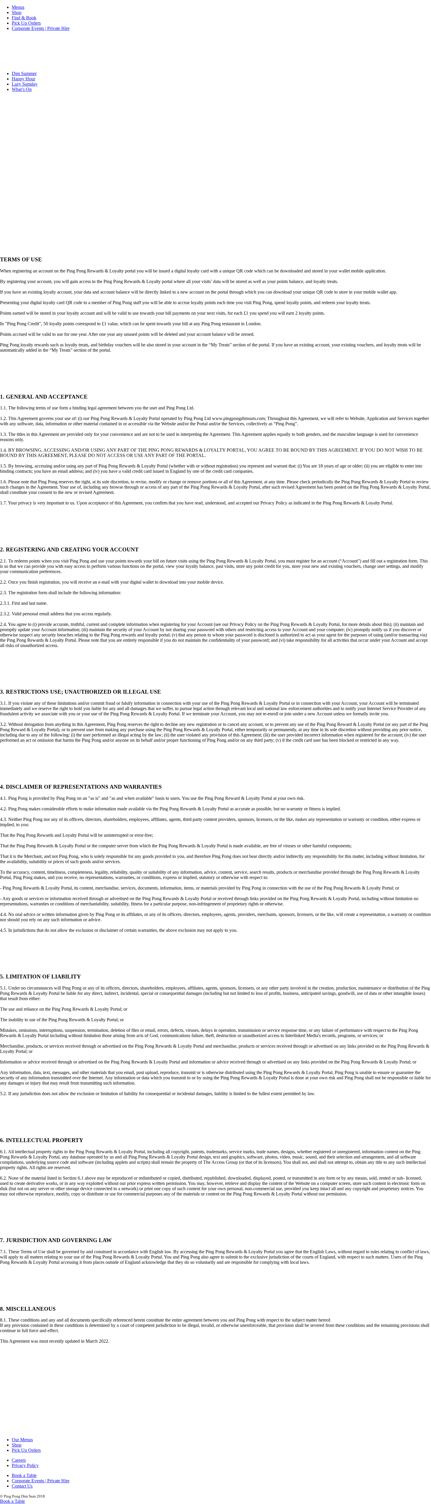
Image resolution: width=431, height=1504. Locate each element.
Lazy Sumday (25, 84)
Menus (18, 7)
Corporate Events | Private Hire (40, 28)
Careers (19, 1460)
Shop (16, 12)
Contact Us (22, 1485)
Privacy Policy (25, 1465)
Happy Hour (23, 78)
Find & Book (24, 17)
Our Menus (22, 1439)
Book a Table (24, 1475)
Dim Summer (24, 73)
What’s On (22, 89)
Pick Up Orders (26, 23)
